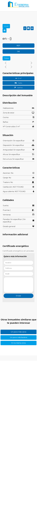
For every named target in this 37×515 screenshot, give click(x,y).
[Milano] (18, 5)
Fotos (6, 58)
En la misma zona (18, 343)
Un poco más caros (18, 332)
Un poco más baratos (18, 337)
